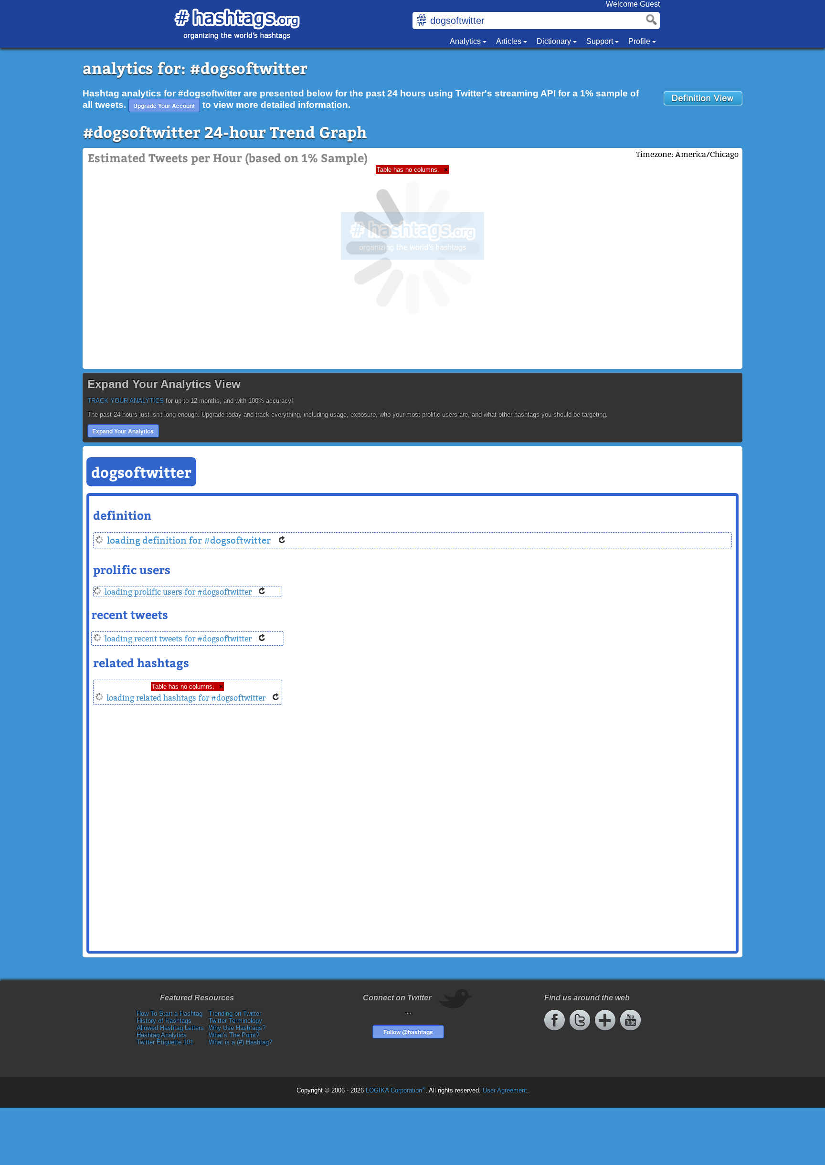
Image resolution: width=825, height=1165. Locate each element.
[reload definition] (282, 540)
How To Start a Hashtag (169, 1013)
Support (600, 41)
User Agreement (505, 1090)
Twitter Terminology (235, 1020)
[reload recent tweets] (262, 638)
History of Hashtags (164, 1020)
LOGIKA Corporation (395, 1090)
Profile (640, 41)
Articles (509, 41)
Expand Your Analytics (123, 431)
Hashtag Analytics (162, 1035)
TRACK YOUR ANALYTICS (125, 400)
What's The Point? (234, 1035)
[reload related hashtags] (276, 698)
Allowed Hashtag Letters (170, 1027)
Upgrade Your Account (164, 105)
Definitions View (703, 98)
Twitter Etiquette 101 (165, 1042)
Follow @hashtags (408, 1032)
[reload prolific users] (262, 592)
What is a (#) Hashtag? (240, 1042)
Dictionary (555, 41)
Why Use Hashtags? (237, 1027)
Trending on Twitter (235, 1013)
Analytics (466, 41)
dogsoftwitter (141, 472)
